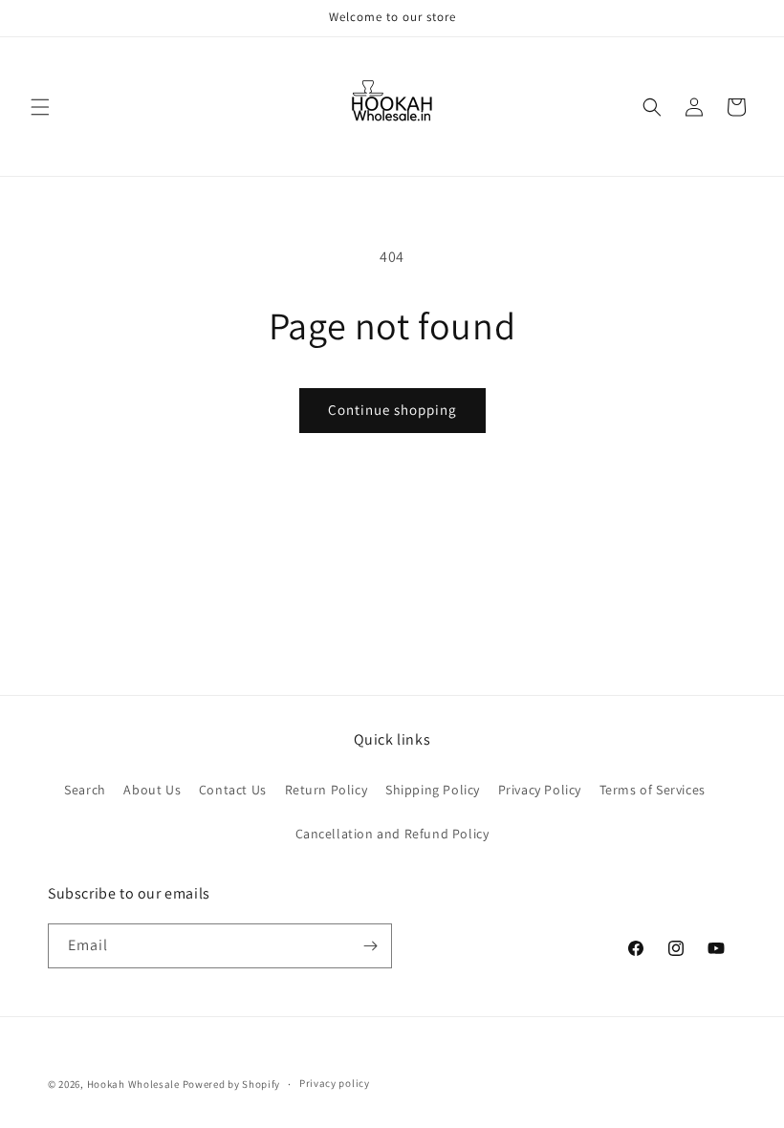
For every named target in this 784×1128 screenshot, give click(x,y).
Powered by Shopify (232, 1084)
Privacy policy (334, 1083)
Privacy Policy (539, 789)
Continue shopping (392, 410)
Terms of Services (652, 789)
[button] (40, 107)
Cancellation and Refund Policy (392, 833)
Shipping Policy (432, 789)
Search (85, 789)
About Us (152, 789)
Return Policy (326, 789)
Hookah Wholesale (133, 1084)
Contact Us (233, 789)
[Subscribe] (370, 945)
